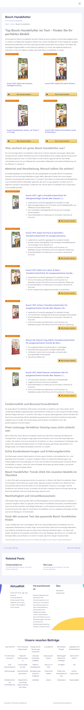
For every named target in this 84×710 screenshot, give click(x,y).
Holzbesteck (61, 680)
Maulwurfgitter (74, 680)
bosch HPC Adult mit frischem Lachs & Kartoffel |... (60, 131)
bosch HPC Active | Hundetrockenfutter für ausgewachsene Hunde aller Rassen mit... (46, 306)
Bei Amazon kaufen (24, 94)
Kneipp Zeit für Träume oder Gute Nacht (35, 649)
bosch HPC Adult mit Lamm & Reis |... (60, 83)
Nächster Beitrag (74, 548)
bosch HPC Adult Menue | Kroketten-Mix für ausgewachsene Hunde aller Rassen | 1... (47, 374)
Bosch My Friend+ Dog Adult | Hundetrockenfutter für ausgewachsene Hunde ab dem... (50, 341)
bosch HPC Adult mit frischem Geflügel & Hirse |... (19, 85)
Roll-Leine (47, 565)
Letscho (48, 680)
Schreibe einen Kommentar (15, 567)
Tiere (27, 567)
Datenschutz (60, 593)
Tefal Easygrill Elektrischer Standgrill (61, 658)
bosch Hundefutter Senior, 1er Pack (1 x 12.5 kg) (23, 131)
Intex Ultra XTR (9, 647)
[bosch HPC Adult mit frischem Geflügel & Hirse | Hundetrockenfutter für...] (23, 69)
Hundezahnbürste (14, 565)
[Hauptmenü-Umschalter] (79, 3)
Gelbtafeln (35, 680)
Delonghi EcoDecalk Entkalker (35, 658)
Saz (74, 664)
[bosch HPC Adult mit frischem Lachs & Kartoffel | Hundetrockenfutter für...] (61, 115)
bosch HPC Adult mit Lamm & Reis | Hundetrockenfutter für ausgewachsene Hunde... (50, 271)
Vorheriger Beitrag (10, 548)
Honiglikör (61, 664)
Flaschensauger (10, 671)
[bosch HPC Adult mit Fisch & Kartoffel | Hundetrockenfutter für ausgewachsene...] (15, 239)
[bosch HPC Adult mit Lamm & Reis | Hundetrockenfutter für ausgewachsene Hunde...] (61, 69)
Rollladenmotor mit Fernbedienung (10, 682)
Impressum (59, 590)
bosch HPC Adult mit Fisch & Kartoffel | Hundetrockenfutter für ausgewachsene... (46, 234)
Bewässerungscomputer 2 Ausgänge (35, 673)
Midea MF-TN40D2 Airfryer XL (22, 658)
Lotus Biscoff (48, 647)
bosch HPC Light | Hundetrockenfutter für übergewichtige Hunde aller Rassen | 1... (46, 197)
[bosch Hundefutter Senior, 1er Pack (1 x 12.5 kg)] (23, 115)
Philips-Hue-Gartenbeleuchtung (61, 673)
